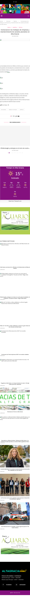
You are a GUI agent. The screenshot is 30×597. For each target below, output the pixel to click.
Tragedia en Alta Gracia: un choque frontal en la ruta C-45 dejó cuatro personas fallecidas (15, 384)
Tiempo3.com (17, 201)
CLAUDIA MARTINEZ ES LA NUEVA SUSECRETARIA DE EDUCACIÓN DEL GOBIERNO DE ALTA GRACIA (15, 470)
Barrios (15, 21)
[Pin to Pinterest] (16, 116)
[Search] (28, 15)
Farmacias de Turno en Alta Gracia (15, 411)
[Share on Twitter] (15, 116)
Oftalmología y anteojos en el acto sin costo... (15, 148)
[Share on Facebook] (13, 116)
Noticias (8, 21)
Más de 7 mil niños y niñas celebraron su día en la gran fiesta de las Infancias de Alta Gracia (15, 326)
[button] (1, 139)
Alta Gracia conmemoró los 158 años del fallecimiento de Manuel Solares (15, 268)
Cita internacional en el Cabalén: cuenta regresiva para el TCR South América (15, 527)
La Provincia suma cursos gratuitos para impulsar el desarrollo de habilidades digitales (15, 498)
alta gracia (3, 109)
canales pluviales (13, 109)
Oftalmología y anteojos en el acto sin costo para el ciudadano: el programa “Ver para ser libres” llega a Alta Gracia (15, 297)
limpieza (22, 109)
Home (1, 21)
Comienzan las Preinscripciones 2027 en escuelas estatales (15, 354)
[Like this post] (11, 116)
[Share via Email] (18, 116)
